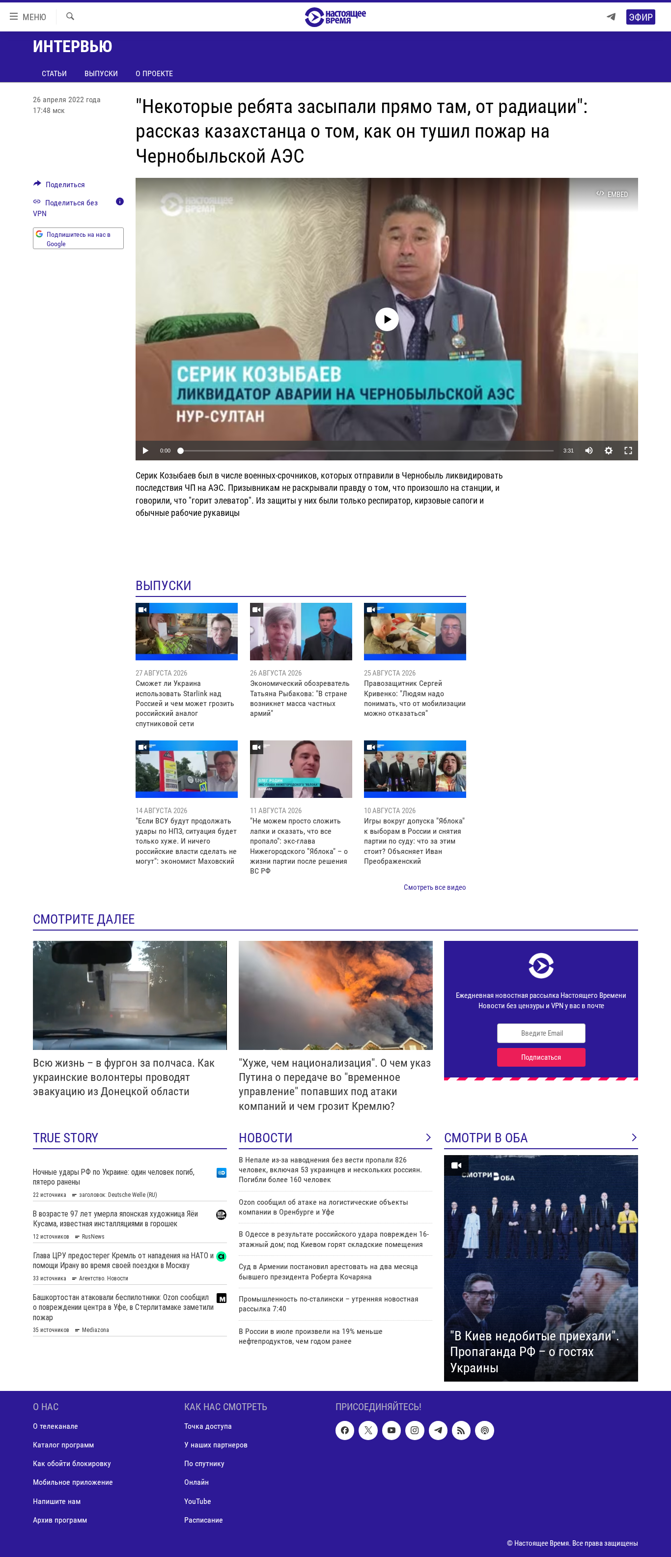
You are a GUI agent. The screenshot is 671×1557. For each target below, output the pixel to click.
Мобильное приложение (73, 1482)
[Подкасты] (484, 1430)
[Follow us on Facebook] (345, 1430)
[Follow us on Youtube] (391, 1430)
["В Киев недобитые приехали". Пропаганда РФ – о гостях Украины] (541, 1268)
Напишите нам (57, 1501)
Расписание (203, 1520)
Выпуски (101, 73)
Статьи (54, 73)
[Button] (59, 187)
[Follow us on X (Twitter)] (368, 1430)
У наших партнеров (216, 1445)
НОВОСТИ (266, 1138)
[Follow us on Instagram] (414, 1430)
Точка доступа (208, 1426)
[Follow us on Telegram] (438, 1430)
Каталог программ (63, 1445)
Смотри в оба (486, 1138)
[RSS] (461, 1430)
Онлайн (196, 1482)
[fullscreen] (628, 450)
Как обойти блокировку (72, 1464)
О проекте (154, 73)
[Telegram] (611, 17)
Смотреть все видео (435, 887)
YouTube (197, 1501)
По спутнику (204, 1464)
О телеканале (55, 1426)
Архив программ (60, 1520)
